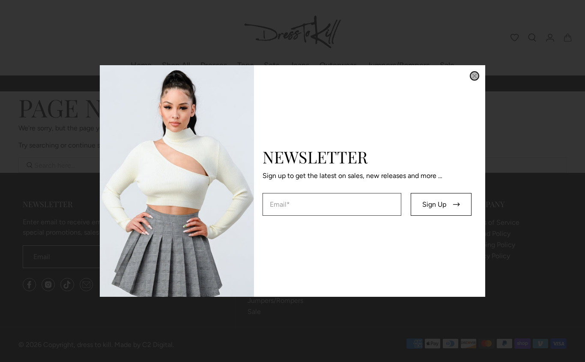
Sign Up (434, 204)
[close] (474, 76)
